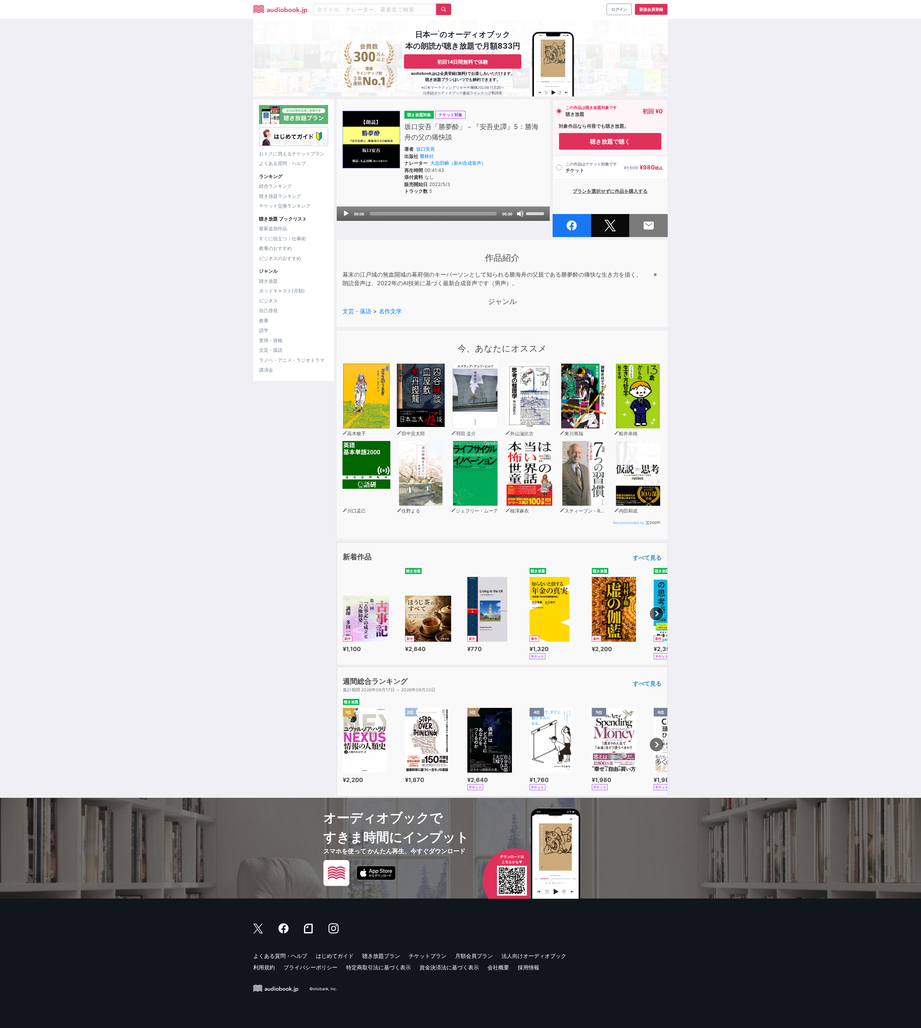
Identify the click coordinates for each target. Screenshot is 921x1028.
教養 (263, 320)
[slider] (536, 212)
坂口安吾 (425, 149)
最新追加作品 (273, 228)
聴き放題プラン (381, 955)
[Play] (346, 213)
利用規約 (264, 967)
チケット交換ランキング (284, 206)
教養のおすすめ (275, 248)
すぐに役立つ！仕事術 (282, 238)
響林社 (427, 156)
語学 (263, 330)
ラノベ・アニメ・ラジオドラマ (292, 360)
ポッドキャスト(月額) (282, 291)
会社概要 (498, 967)
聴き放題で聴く (610, 141)
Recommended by (628, 522)
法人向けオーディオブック (534, 955)
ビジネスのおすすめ (280, 258)
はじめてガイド (335, 955)
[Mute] (520, 213)
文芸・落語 (270, 350)
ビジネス (268, 301)
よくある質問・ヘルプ (282, 163)
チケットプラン (427, 955)
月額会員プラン (474, 955)
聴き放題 (268, 281)
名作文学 (390, 311)
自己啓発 (268, 310)
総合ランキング (275, 186)
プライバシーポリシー (310, 967)
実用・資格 (270, 340)
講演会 (266, 370)
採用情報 (528, 967)
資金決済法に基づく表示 (449, 967)
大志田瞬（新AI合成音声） (458, 163)
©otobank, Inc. (323, 988)
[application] (443, 213)
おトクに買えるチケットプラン (292, 153)
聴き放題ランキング (280, 196)
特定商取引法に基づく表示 (378, 967)
